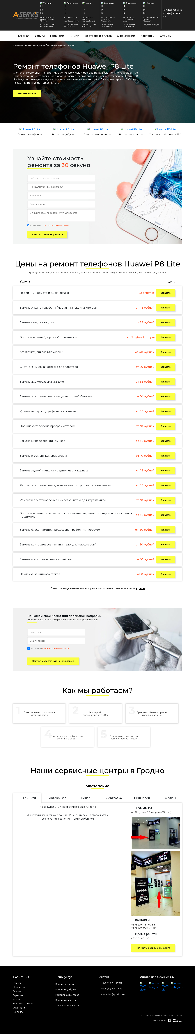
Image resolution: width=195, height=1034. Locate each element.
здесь (140, 588)
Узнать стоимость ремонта (47, 234)
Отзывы (166, 36)
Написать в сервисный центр (153, 948)
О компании (126, 36)
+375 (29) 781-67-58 (172, 10)
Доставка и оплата (98, 36)
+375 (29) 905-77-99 (171, 15)
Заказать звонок (27, 93)
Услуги (40, 36)
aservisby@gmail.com (113, 994)
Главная (23, 36)
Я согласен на (49, 225)
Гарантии (57, 36)
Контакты (147, 36)
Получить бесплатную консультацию (53, 661)
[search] (180, 36)
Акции (74, 36)
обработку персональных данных (55, 225)
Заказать (166, 293)
